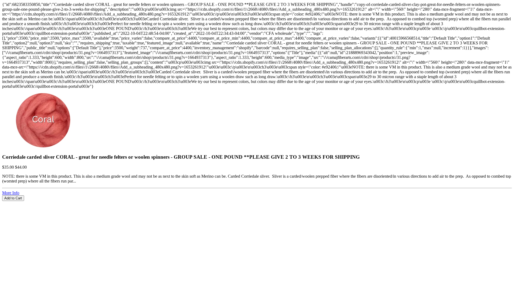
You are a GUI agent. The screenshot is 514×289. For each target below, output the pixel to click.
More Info (10, 193)
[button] (257, 203)
